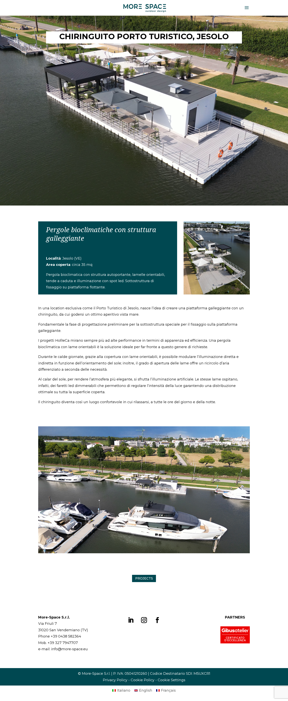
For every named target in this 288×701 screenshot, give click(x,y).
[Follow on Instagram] (144, 620)
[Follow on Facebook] (157, 620)
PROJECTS (144, 578)
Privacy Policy (115, 680)
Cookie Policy (142, 680)
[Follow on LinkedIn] (131, 620)
